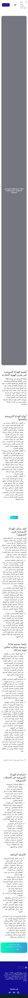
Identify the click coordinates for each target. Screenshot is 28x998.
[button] (15, 5)
